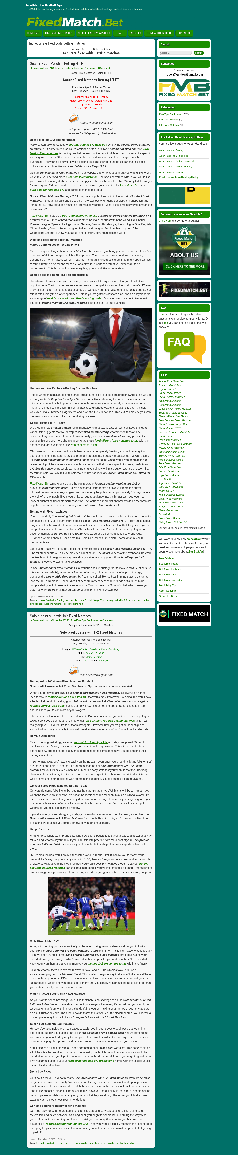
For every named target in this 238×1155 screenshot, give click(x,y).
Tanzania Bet (166, 490)
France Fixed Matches (171, 502)
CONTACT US (184, 33)
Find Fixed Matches (170, 439)
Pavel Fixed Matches (171, 518)
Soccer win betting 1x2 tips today (117, 1143)
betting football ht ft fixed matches (123, 600)
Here (162, 314)
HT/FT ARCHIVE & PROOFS (58, 33)
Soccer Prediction (169, 471)
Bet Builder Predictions (170, 569)
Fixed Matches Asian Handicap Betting (178, 177)
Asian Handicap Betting (171, 150)
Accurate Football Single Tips (90, 600)
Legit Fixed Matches (170, 475)
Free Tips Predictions (85, 68)
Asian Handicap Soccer (171, 172)
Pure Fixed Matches (170, 463)
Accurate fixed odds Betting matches (55, 600)
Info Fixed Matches (169, 125)
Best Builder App (167, 558)
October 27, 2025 (61, 68)
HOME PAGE (33, 33)
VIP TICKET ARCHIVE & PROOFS (94, 33)
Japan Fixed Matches (171, 483)
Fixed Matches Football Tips (44, 5)
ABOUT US (135, 33)
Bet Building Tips (167, 585)
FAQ (120, 33)
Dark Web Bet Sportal (171, 486)
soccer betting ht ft (73, 603)
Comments (105, 68)
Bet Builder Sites (167, 574)
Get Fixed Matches (169, 119)
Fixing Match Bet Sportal (172, 522)
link (166, 322)
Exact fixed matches (170, 498)
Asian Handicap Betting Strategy (175, 166)
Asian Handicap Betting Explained (176, 161)
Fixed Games (166, 436)
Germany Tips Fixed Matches (176, 443)
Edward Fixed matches (172, 455)
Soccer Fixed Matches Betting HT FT (57, 63)
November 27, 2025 (62, 620)
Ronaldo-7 (164, 514)
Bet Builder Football (169, 563)
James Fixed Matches (171, 381)
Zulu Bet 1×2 (166, 479)
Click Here (165, 220)
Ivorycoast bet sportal (171, 506)
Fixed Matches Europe (171, 494)
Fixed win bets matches (87, 1143)
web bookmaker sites (84, 444)
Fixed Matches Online (171, 459)
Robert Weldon (40, 68)
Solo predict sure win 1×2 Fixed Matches (60, 616)
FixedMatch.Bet (129, 185)
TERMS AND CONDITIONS (159, 33)
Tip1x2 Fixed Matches (171, 447)
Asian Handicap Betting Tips (173, 155)
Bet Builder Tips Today (170, 580)
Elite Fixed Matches (170, 467)
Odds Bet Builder (167, 590)
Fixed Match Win (168, 510)
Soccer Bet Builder (168, 596)
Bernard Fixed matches (172, 451)
